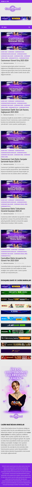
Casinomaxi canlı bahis (7, 56)
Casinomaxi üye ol (13, 58)
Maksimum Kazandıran (9, 63)
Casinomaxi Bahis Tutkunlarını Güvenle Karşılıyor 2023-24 (13, 210)
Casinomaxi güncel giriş (20, 204)
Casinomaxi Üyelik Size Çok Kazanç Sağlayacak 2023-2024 (15, 111)
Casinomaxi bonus (22, 54)
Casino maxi (4, 52)
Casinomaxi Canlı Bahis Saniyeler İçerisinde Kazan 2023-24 (14, 160)
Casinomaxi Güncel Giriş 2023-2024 (14, 60)
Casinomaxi (11, 52)
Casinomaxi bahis (19, 52)
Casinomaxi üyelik (24, 58)
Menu (5, 27)
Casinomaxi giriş (18, 56)
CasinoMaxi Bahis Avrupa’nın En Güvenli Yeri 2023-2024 (13, 259)
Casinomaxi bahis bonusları (8, 54)
